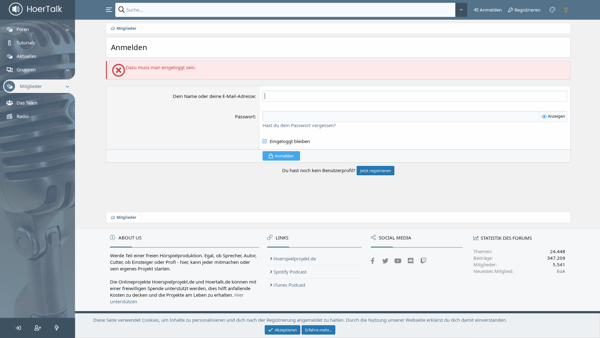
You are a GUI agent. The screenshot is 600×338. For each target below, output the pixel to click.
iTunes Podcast (289, 285)
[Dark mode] (566, 9)
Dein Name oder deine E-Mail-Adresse (214, 96)
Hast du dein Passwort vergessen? (299, 125)
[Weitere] (461, 10)
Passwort (245, 116)
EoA (561, 271)
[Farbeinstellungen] (552, 9)
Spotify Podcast (290, 272)
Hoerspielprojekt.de (294, 258)
